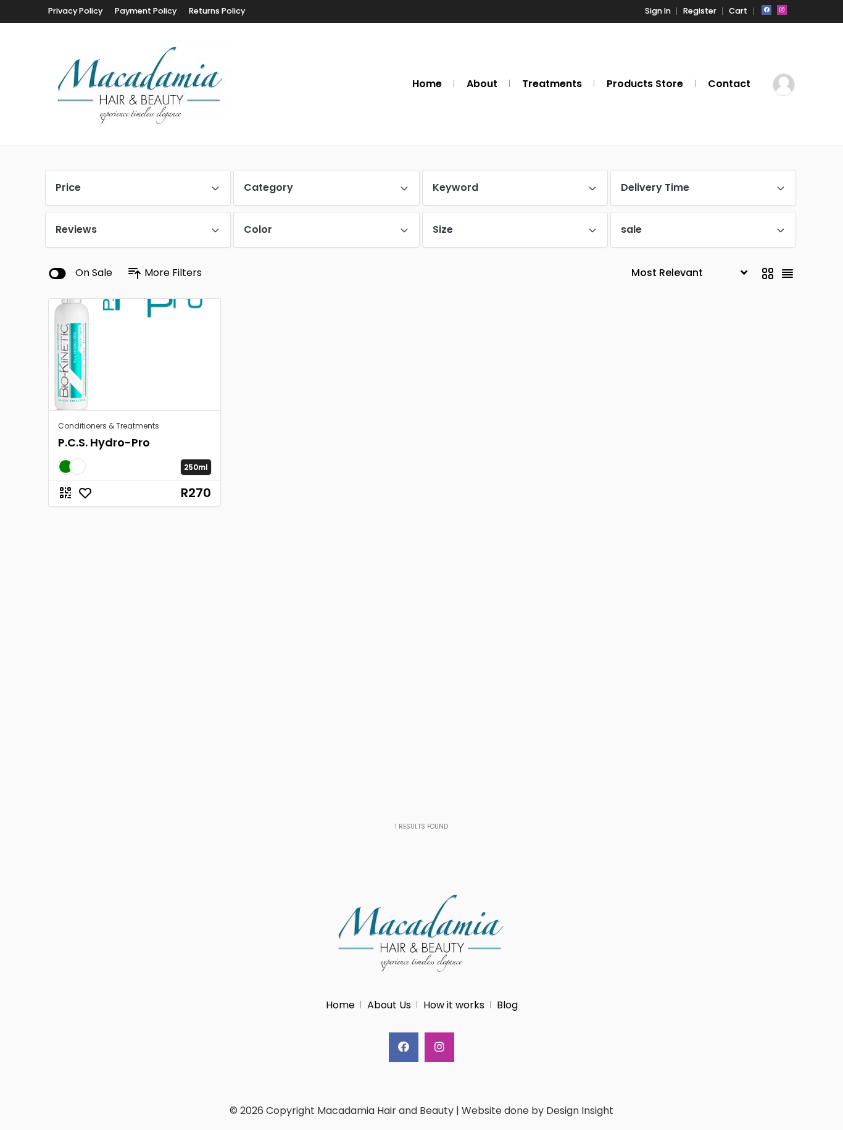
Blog (507, 1005)
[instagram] (782, 10)
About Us (389, 1005)
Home (340, 1005)
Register (699, 11)
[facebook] (766, 10)
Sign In (658, 11)
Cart (738, 11)
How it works (453, 1005)
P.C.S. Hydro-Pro (104, 442)
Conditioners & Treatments (108, 426)
